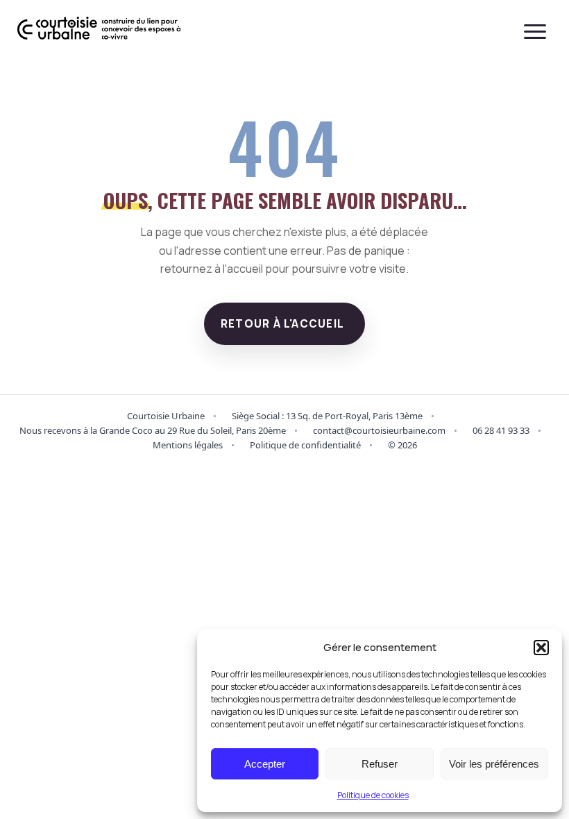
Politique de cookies (373, 795)
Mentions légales (188, 445)
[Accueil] (98, 32)
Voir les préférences (494, 764)
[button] (541, 648)
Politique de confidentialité (305, 445)
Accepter (264, 764)
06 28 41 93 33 (501, 430)
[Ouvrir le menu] (535, 31)
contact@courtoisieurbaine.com (379, 430)
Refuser (380, 764)
